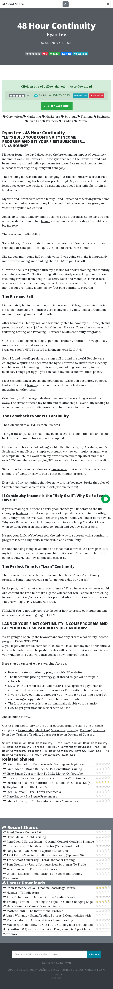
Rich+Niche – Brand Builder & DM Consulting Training (44, 769)
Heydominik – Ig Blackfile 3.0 (26, 787)
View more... (11, 878)
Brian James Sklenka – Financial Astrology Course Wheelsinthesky (39, 888)
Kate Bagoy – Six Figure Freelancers (31, 796)
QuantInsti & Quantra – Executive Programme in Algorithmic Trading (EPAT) (47, 929)
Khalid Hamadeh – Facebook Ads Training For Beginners (45, 764)
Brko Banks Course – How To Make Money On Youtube (44, 773)
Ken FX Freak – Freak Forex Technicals (33, 792)
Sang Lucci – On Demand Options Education (37, 851)
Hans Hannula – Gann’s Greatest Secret (34, 906)
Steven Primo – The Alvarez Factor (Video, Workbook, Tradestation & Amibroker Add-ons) (41, 846)
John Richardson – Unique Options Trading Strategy (42, 897)
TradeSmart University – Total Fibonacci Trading (40, 860)
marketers (71, 549)
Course (83, 121)
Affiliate (44, 969)
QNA (56, 969)
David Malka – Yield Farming (26, 837)
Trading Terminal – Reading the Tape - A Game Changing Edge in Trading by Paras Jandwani (48, 902)
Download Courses (81, 734)
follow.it (65, 963)
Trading (67, 121)
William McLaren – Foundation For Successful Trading (44, 873)
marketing (36, 340)
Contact (90, 969)
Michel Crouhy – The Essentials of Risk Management (43, 801)
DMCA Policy (28, 969)
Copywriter (14, 116)
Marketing (34, 116)
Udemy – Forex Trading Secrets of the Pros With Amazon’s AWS (46, 778)
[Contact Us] (105, 499)
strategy (46, 677)
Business (103, 116)
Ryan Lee (56, 34)
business (55, 216)
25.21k (55, 53)
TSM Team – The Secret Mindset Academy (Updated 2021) (46, 855)
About (12, 969)
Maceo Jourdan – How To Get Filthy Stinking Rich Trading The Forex (48, 925)
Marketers (52, 116)
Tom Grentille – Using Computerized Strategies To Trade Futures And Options (44, 864)
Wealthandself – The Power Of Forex (31, 869)
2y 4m (67, 53)
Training (87, 116)
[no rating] (33, 53)
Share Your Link (58, 106)
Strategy (70, 116)
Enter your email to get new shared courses (36, 954)
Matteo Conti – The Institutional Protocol (35, 911)
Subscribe (94, 954)
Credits (78, 969)
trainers (66, 340)
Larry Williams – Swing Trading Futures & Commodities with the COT (47, 915)
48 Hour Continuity (21, 725)
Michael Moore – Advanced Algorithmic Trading (39, 920)
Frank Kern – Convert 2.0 (23, 832)
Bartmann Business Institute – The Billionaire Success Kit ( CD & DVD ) (48, 783)
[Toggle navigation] (108, 4)
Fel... (48, 43)
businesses (58, 433)
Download (97, 95)
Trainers (52, 121)
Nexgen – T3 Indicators (22, 892)
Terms (65, 969)
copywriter (34, 699)
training (46, 221)
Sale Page (81, 53)
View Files (82, 95)
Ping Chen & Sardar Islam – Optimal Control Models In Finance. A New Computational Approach (48, 841)
